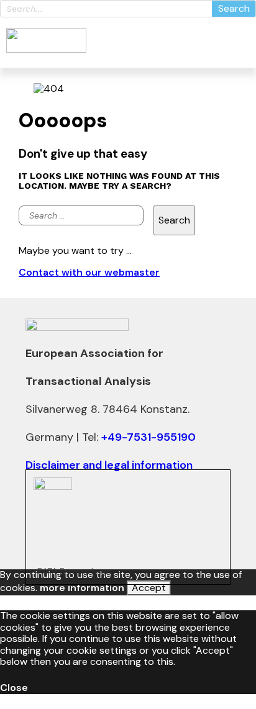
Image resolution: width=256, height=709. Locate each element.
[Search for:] (81, 220)
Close (14, 687)
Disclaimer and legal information (109, 465)
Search (234, 8)
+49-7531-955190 (148, 437)
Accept (149, 587)
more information (82, 587)
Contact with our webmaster (89, 272)
